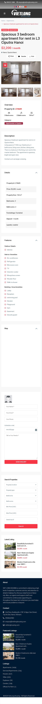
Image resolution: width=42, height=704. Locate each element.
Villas (4, 677)
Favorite (23, 56)
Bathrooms (9, 501)
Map (6, 328)
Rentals (4, 30)
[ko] (23, 6)
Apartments (10, 21)
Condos (5, 683)
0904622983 (9, 618)
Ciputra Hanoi (12, 52)
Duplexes (6, 680)
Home (3, 21)
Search (21, 526)
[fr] (17, 6)
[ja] (20, 6)
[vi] (25, 6)
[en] (15, 6)
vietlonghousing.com (12, 625)
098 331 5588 (10, 2)
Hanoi (5, 52)
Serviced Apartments (10, 671)
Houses (5, 674)
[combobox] (21, 485)
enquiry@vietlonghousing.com (28, 2)
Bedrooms (9, 496)
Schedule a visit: (10, 425)
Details (7, 173)
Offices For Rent (8, 687)
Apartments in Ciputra (13, 123)
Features (8, 240)
